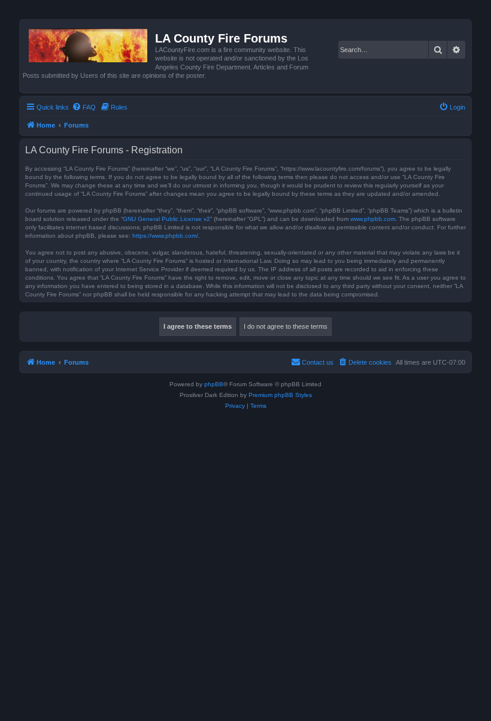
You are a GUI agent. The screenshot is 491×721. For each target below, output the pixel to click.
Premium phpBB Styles (280, 395)
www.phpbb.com (372, 219)
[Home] (89, 43)
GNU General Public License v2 (166, 219)
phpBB (213, 384)
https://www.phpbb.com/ (165, 235)
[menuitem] (84, 107)
